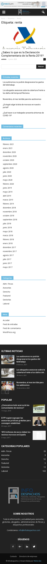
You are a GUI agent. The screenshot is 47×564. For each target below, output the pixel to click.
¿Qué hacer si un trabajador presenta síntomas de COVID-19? (23, 114)
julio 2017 (7, 259)
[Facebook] (13, 546)
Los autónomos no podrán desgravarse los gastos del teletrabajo (23, 83)
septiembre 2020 (10, 164)
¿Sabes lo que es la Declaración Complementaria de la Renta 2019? (22, 54)
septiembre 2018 (10, 219)
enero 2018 (8, 243)
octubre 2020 (8, 160)
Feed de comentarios (12, 328)
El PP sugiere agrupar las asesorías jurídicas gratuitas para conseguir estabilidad (16, 420)
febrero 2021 (8, 144)
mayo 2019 (7, 192)
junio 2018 (7, 227)
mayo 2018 (7, 231)
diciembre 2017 (9, 247)
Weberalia (37, 561)
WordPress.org (9, 332)
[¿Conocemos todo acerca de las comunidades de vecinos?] (39, 408)
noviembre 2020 (10, 156)
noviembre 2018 (10, 211)
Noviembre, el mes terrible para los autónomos (22, 99)
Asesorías (7, 287)
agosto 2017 (8, 255)
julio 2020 (7, 172)
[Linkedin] (27, 546)
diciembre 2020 (9, 152)
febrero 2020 (8, 184)
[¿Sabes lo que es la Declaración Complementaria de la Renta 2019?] (23, 38)
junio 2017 (7, 263)
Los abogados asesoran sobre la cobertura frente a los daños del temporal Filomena (24, 91)
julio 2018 (7, 223)
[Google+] (20, 546)
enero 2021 (8, 148)
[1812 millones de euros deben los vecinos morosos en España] (39, 435)
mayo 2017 (7, 267)
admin (3, 59)
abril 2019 (7, 195)
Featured (6, 295)
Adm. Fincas (8, 284)
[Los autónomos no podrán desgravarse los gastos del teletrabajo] (7, 359)
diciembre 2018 (9, 207)
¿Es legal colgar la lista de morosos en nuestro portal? (22, 106)
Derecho (6, 291)
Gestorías (7, 299)
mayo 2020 (7, 180)
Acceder (6, 320)
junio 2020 (7, 176)
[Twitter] (34, 546)
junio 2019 (7, 188)
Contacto (13, 556)
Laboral (6, 303)
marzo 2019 (8, 199)
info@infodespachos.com (29, 530)
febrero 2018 (8, 239)
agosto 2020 (8, 168)
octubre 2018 (8, 215)
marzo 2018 (8, 235)
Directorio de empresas (28, 556)
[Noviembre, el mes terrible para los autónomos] (7, 385)
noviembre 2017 (10, 251)
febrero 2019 (8, 203)
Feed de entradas (10, 324)
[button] (43, 12)
